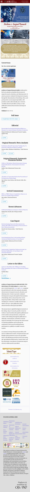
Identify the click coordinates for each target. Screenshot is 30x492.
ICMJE (15, 288)
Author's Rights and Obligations (12, 433)
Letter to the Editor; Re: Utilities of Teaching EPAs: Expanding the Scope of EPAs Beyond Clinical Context (15, 268)
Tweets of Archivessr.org (15, 409)
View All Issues (5, 278)
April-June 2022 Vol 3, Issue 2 (11, 119)
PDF (5, 137)
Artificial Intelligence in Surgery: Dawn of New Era (15, 209)
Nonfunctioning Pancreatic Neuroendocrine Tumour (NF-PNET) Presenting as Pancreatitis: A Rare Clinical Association (14, 225)
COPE (21, 288)
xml (12, 153)
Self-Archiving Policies (17, 438)
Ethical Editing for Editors (18, 428)
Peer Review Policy (5, 431)
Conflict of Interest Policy (11, 439)
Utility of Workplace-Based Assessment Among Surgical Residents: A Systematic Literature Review (14, 165)
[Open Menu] (1, 1)
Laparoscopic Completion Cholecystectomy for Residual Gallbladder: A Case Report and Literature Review (14, 251)
